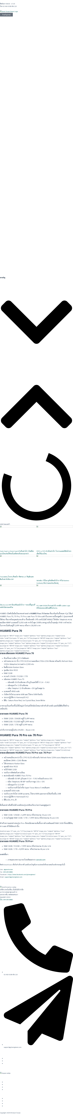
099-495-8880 (8, 872)
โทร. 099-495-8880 (6, 900)
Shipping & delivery (10, 1101)
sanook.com (40, 859)
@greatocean (8, 869)
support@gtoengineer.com (13, 877)
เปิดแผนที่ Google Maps (7, 1068)
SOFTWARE (7, 1084)
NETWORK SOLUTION (11, 1089)
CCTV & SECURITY (10, 1087)
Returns (6, 1103)
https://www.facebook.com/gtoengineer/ (21, 874)
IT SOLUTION (8, 1082)
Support (6, 1106)
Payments (7, 1098)
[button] (36, 322)
